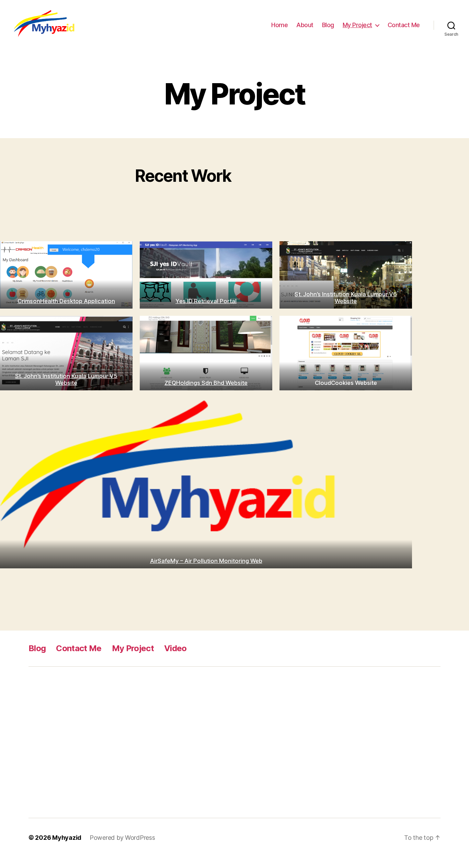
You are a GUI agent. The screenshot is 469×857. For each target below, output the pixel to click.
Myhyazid (66, 837)
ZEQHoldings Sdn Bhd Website (206, 382)
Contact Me (404, 25)
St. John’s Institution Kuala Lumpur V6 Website (346, 297)
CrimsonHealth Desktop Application (66, 301)
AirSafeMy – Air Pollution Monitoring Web (206, 560)
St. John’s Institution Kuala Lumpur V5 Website (66, 379)
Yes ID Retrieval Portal (206, 301)
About (304, 25)
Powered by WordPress (122, 837)
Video (175, 648)
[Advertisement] (136, 742)
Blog (328, 25)
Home (279, 25)
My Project (357, 25)
